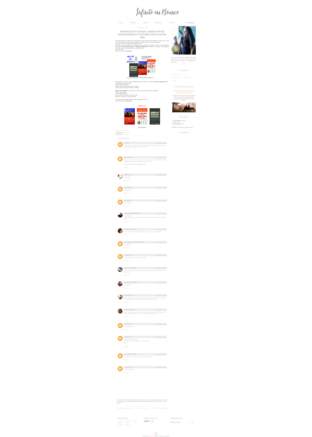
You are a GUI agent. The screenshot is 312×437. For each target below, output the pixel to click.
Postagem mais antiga (160, 408)
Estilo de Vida (176, 77)
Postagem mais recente (125, 408)
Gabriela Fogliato (130, 282)
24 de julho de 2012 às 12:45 (161, 324)
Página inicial (143, 408)
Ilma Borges (128, 295)
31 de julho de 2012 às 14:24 (161, 367)
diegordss (127, 200)
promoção (126, 134)
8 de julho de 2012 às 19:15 (161, 229)
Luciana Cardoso (130, 354)
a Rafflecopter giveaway (121, 130)
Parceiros (158, 22)
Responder (126, 150)
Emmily (126, 143)
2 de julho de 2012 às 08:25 (161, 157)
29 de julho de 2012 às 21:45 (161, 354)
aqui (148, 99)
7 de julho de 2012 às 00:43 (161, 187)
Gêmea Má (127, 174)
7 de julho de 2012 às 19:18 (161, 200)
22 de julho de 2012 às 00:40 (161, 282)
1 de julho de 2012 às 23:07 (161, 143)
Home (121, 22)
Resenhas (133, 22)
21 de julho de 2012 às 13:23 (161, 268)
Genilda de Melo (130, 229)
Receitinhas (187, 77)
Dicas (185, 74)
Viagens (174, 80)
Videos (145, 22)
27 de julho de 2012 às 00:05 (161, 337)
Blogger (151, 436)
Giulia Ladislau (129, 309)
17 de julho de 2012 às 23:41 (161, 242)
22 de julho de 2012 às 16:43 (161, 295)
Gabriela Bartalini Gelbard (134, 242)
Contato (172, 22)
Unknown (128, 157)
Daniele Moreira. (130, 268)
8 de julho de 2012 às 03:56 (161, 213)
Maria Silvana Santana (132, 213)
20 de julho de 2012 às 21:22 (161, 255)
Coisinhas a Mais (177, 74)
